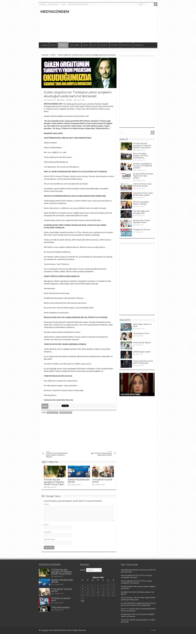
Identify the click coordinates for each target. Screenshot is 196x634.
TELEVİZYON (126, 45)
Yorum (46, 504)
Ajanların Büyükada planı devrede (62, 581)
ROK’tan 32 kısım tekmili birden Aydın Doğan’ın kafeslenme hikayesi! (57, 454)
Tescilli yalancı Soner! (141, 333)
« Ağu (82, 601)
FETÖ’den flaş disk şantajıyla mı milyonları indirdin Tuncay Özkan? (54, 482)
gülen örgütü (52, 412)
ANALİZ (85, 45)
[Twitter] (142, 4)
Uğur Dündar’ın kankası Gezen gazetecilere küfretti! (101, 453)
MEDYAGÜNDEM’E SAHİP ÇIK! (78, 4)
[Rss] (140, 4)
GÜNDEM (62, 45)
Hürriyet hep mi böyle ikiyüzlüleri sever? (141, 221)
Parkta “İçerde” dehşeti (142, 343)
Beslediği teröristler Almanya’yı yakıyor (136, 592)
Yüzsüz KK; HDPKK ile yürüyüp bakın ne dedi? (138, 620)
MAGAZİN (103, 45)
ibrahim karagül (66, 412)
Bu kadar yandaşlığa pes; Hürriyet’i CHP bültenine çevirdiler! (142, 166)
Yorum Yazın (81, 100)
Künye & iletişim (53, 4)
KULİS (94, 45)
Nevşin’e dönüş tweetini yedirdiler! (132, 395)
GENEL (53, 55)
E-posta (47, 532)
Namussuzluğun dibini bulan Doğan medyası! (138, 586)
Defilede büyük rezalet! (142, 352)
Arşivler (83, 570)
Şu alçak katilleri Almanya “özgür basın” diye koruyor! (143, 176)
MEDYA (53, 45)
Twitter (63, 4)
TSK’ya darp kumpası (60, 607)
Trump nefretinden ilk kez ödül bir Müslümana (143, 362)
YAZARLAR (138, 45)
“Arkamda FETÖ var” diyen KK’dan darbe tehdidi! (143, 194)
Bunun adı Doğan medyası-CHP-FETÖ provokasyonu (140, 156)
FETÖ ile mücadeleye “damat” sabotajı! (141, 203)
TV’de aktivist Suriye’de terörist (61, 590)
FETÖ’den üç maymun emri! (61, 599)
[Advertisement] (114, 24)
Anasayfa (43, 4)
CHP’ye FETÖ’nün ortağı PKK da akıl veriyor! (142, 185)
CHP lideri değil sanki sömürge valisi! (141, 212)
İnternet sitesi (49, 539)
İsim (46, 525)
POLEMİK (114, 45)
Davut (126, 622)
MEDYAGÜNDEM (54, 12)
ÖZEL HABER (74, 45)
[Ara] (155, 4)
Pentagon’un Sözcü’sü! (141, 230)
